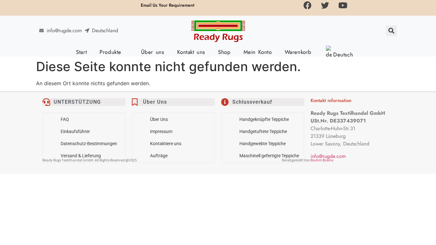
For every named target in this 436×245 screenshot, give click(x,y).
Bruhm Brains (322, 160)
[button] (391, 31)
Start (81, 52)
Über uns (152, 52)
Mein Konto (258, 52)
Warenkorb (298, 52)
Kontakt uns (191, 52)
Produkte (110, 52)
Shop (224, 52)
